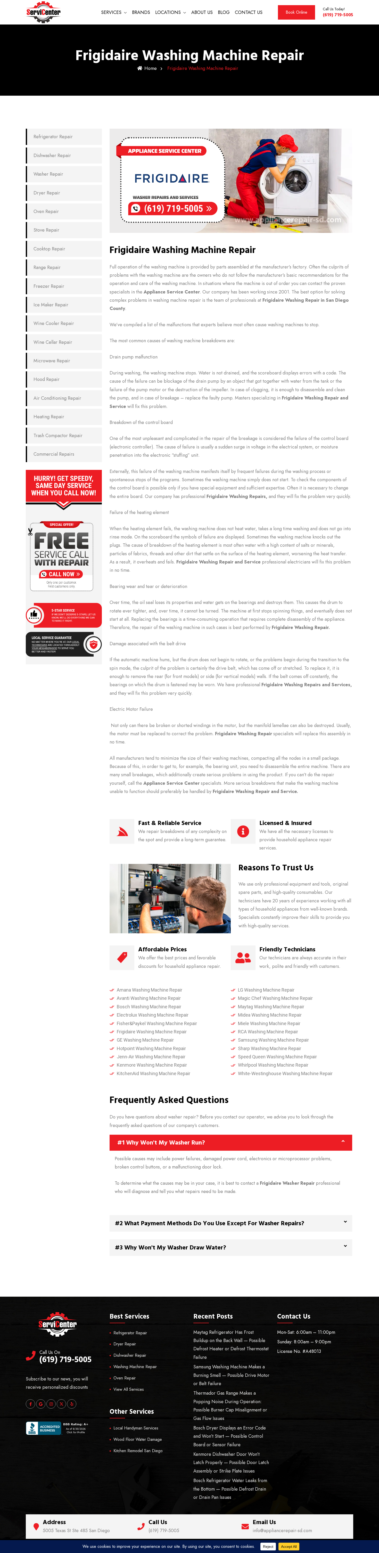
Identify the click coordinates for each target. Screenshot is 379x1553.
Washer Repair (48, 174)
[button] (231, 1143)
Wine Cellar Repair (53, 342)
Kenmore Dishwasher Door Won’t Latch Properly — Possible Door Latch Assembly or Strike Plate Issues (231, 1462)
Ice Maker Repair (51, 304)
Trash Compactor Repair (58, 435)
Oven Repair (46, 211)
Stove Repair (46, 230)
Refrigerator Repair (53, 136)
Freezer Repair (49, 286)
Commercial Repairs (54, 454)
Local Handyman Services (135, 1428)
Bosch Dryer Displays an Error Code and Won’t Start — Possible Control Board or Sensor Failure (229, 1436)
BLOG (224, 12)
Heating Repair (49, 416)
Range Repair (47, 267)
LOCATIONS (168, 12)
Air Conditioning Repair (57, 398)
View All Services (128, 1389)
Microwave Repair (52, 360)
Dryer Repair (47, 193)
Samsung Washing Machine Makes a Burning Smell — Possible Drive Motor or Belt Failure (231, 1375)
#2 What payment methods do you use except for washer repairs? (209, 1223)
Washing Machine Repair (135, 1367)
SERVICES (111, 12)
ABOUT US (202, 12)
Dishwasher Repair (52, 155)
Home (150, 68)
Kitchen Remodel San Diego (138, 1451)
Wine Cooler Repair (54, 323)
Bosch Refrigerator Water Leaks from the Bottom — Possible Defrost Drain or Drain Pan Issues (230, 1489)
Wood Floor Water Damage (137, 1439)
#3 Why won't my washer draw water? (170, 1247)
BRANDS (141, 12)
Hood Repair (47, 379)
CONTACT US (248, 12)
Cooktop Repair (49, 249)
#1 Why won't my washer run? (161, 1142)
